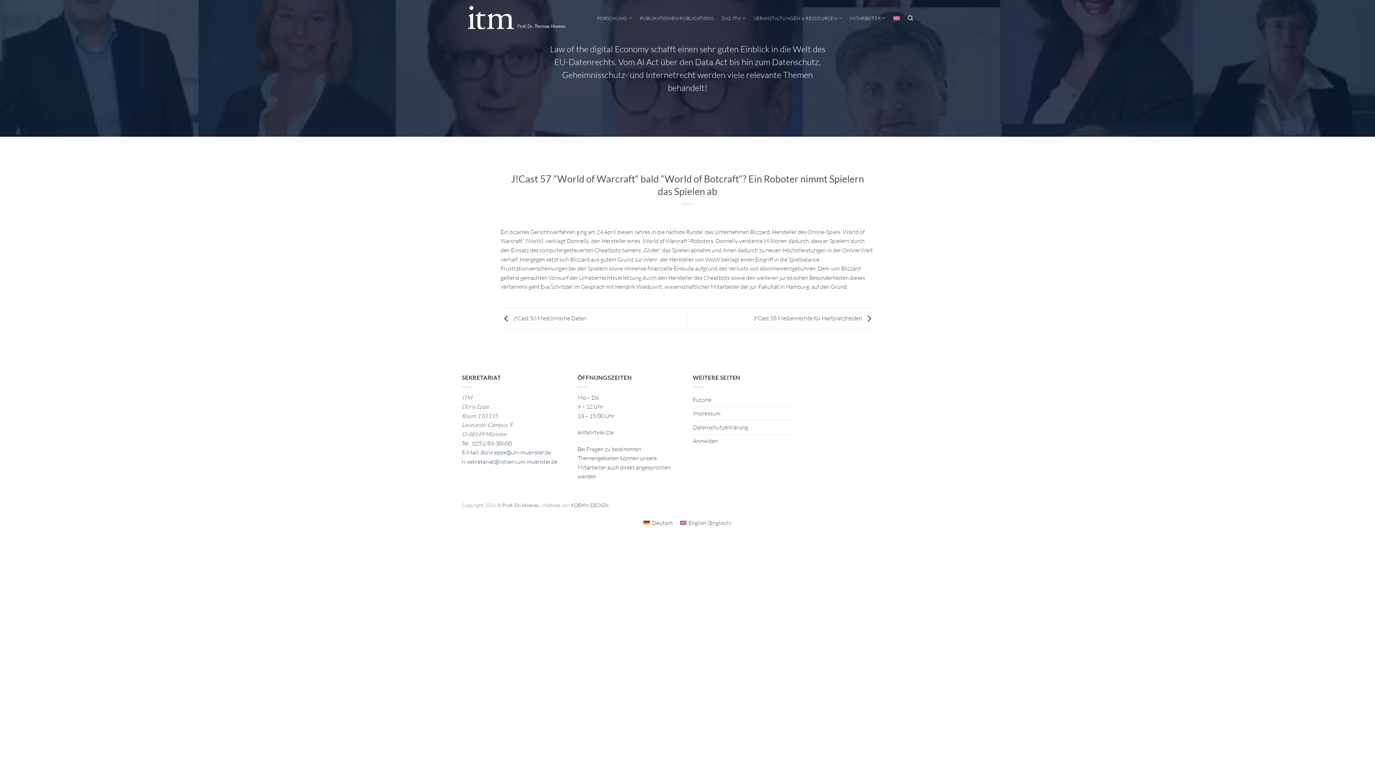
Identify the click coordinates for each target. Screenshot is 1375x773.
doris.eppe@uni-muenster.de (516, 452)
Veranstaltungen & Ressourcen (795, 18)
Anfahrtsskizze (596, 432)
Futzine (702, 399)
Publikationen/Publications (677, 18)
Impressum (706, 413)
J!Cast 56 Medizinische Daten (549, 318)
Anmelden (705, 440)
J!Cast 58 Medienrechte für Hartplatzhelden (808, 318)
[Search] (910, 18)
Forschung (612, 18)
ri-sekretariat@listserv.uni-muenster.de (510, 461)
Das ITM (731, 18)
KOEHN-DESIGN (590, 505)
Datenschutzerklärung (720, 427)
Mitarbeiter (865, 18)
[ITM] (516, 18)
